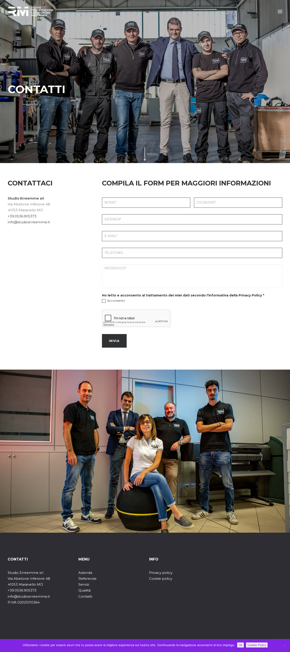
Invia (114, 341)
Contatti (85, 596)
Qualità (84, 590)
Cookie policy (160, 578)
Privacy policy (160, 572)
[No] (284, 645)
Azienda (85, 572)
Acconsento (115, 300)
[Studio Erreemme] (31, 11)
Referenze (87, 578)
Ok (240, 645)
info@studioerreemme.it (29, 222)
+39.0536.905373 (22, 216)
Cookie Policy (256, 645)
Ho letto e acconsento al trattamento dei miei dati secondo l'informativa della (183, 295)
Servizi (83, 584)
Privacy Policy (250, 295)
